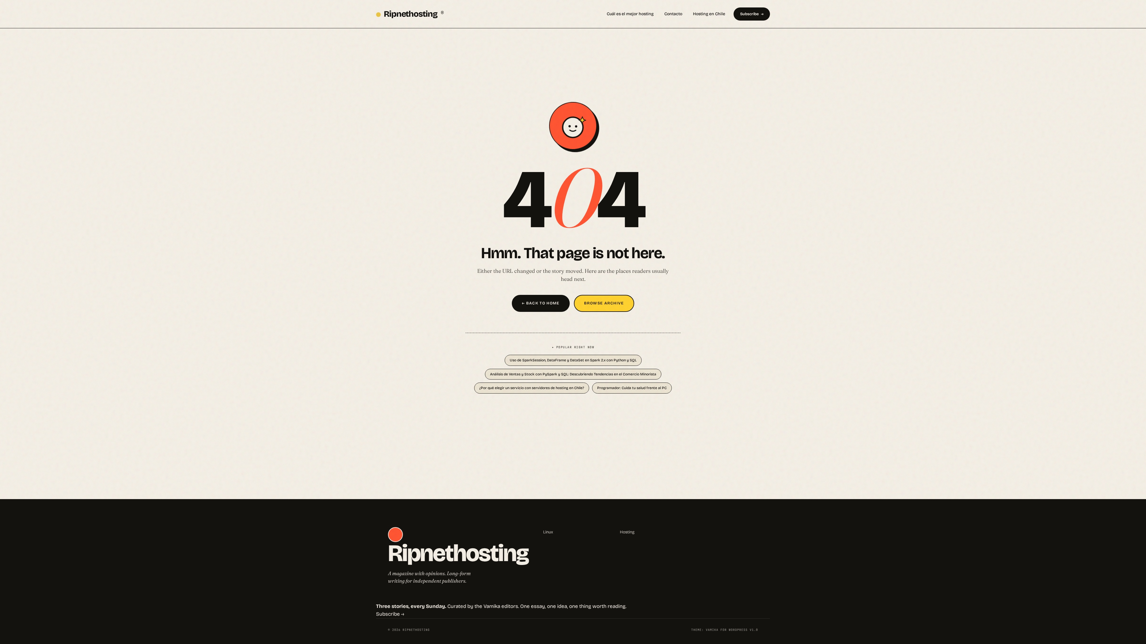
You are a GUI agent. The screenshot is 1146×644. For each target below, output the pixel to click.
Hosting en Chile (709, 13)
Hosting (627, 532)
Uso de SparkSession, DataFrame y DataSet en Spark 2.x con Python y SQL (573, 360)
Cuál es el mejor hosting (630, 13)
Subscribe (749, 14)
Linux (548, 532)
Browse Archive (604, 303)
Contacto (673, 13)
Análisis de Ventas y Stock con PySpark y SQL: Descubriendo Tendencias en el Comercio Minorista (573, 374)
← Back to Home (540, 303)
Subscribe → (390, 614)
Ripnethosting (413, 14)
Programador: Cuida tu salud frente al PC (632, 388)
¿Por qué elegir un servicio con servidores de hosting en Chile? (531, 388)
